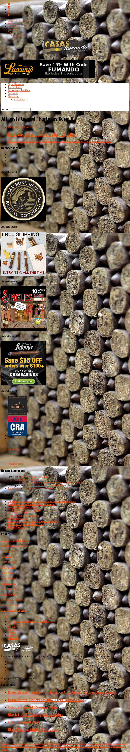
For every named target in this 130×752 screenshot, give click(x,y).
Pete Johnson (58, 746)
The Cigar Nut (8, 567)
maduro (66, 746)
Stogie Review (8, 594)
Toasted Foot (7, 615)
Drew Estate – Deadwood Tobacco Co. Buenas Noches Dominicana (42, 501)
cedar (72, 744)
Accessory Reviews (17, 26)
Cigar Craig (7, 556)
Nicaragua (66, 744)
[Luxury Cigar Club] (48, 79)
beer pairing (24, 744)
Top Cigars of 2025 (17, 518)
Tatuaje (49, 746)
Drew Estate (41, 746)
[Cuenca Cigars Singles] (23, 330)
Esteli (3, 746)
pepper (25, 746)
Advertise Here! (16, 449)
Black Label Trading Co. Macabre (25, 510)
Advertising (20, 35)
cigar (76, 744)
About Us (12, 32)
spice (81, 744)
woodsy (84, 746)
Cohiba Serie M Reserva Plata (23, 507)
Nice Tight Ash (8, 588)
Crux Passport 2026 (17, 513)
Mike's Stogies (8, 583)
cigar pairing (34, 744)
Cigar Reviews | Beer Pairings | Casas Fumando (31, 621)
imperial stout (75, 746)
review (102, 746)
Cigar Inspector (9, 561)
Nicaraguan (15, 744)
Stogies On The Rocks (12, 599)
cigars (113, 746)
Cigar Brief (7, 551)
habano (90, 746)
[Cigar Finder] (17, 414)
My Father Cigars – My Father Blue (26, 524)
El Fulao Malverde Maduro (35, 476)
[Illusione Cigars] (23, 220)
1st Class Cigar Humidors (14, 540)
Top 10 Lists (14, 23)
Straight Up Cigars (10, 605)
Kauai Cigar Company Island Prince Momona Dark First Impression (53, 482)
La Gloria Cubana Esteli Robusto (47, 485)
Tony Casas (13, 488)
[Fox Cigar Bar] (23, 275)
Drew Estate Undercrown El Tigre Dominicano (31, 504)
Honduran (33, 746)
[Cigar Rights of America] (17, 435)
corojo (107, 746)
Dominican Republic (120, 744)
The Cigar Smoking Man (13, 610)
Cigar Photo (7, 572)
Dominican (88, 744)
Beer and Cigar (55, 744)
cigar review (5, 744)
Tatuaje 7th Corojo (17, 527)
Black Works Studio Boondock (23, 515)
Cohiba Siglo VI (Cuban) (27, 479)
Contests (12, 29)
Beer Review (44, 744)
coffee (110, 744)
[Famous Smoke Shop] (23, 384)
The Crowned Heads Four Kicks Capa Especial (47, 488)
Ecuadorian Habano (99, 744)
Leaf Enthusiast (9, 578)
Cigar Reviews (15, 20)
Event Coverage (16, 627)
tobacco (96, 746)
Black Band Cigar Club (13, 545)
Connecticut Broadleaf (14, 746)
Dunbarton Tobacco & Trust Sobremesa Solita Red (33, 521)
